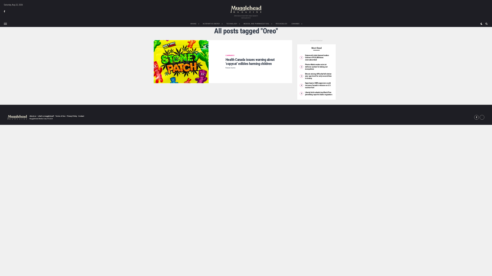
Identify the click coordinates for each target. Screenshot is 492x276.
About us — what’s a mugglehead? (41, 116)
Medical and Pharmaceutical (256, 24)
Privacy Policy (72, 116)
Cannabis (295, 24)
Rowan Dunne (230, 68)
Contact (81, 116)
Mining (193, 24)
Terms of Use (60, 116)
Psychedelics (281, 24)
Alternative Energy (211, 24)
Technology (231, 24)
